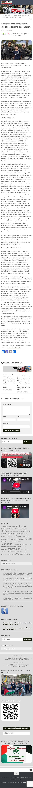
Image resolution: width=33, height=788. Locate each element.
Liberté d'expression (17, 539)
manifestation (18, 541)
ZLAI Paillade (26, 554)
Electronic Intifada (13, 348)
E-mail (19, 416)
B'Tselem (4, 529)
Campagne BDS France (9, 619)
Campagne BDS (22, 531)
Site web (6, 423)
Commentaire (7, 404)
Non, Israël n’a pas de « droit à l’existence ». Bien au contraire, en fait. (17, 598)
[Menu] (30, 2)
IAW (10, 539)
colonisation (7, 533)
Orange (25, 544)
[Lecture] (4, 492)
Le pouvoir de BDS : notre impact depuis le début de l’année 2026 (17, 628)
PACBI (29, 544)
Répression (13, 548)
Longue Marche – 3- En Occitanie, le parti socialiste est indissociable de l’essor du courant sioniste (17, 593)
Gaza (18, 536)
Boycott (8, 531)
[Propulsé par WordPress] (15, 782)
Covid (17, 533)
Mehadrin (6, 543)
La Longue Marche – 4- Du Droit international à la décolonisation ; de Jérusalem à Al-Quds (17, 573)
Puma (25, 546)
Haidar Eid (4, 539)
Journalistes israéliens (12, 17)
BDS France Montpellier (20, 529)
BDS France (10, 529)
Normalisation (16, 544)
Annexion (10, 526)
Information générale (20, 16)
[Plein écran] (29, 492)
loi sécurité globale (5, 541)
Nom (4, 416)
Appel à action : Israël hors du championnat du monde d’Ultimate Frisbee (17, 623)
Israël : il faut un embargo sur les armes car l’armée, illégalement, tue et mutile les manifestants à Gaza (9, 381)
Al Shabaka (3, 526)
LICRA (25, 539)
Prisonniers (13, 546)
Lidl (30, 538)
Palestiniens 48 (5, 546)
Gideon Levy (25, 536)
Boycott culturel (14, 531)
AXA (25, 526)
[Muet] (26, 492)
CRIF (22, 534)
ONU (21, 544)
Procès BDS (19, 546)
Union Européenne (12, 554)
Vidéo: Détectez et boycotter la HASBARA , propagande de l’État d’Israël (17, 579)
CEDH (29, 531)
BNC (3, 531)
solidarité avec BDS (5, 551)
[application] (16, 485)
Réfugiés (4, 549)
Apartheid (6, 16)
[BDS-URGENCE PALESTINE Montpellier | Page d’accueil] (8, 2)
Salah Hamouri (25, 549)
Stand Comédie (15, 551)
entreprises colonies (10, 536)
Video (19, 554)
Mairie (12, 541)
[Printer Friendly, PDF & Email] (7, 34)
